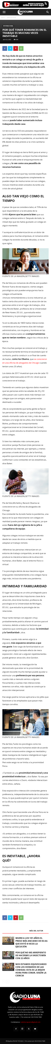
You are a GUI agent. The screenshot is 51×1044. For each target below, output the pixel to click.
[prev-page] (3, 981)
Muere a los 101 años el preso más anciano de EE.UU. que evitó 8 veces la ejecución (31, 942)
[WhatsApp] (21, 48)
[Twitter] (10, 48)
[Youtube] (35, 1029)
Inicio (3, 18)
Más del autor (36, 931)
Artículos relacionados (15, 931)
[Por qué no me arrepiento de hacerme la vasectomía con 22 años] (8, 955)
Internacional (11, 18)
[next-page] (7, 981)
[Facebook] (4, 48)
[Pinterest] (15, 48)
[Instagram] (22, 1028)
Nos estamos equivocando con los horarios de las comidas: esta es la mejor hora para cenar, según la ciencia (31, 970)
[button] (4, 12)
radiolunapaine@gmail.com (30, 1022)
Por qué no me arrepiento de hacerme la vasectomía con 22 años (30, 955)
